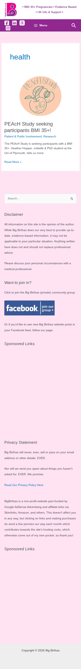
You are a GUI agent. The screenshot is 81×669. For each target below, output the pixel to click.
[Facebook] (6, 22)
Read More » (13, 162)
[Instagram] (8, 28)
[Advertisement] (40, 391)
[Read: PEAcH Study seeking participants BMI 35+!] (40, 96)
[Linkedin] (14, 22)
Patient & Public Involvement (23, 136)
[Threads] (22, 22)
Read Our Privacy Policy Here (23, 485)
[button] (74, 25)
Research (49, 136)
